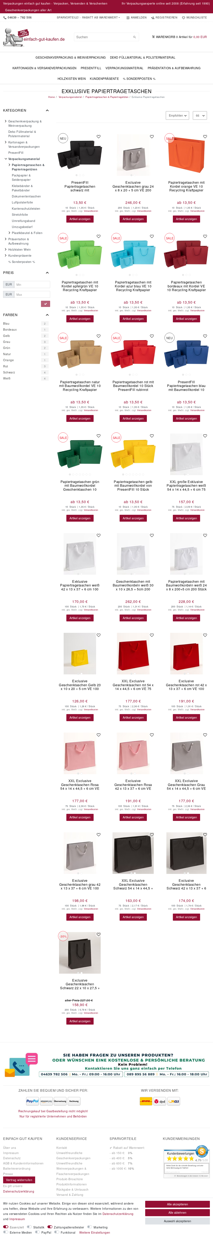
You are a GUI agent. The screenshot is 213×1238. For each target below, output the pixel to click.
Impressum (11, 1153)
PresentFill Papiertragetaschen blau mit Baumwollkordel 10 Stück (186, 386)
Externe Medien (21, 1232)
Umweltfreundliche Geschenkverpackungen (73, 1155)
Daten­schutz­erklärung (118, 1214)
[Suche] (135, 37)
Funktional (68, 1232)
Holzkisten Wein (72, 78)
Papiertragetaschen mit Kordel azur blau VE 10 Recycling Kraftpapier (133, 286)
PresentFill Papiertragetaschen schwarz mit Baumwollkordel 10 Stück (80, 186)
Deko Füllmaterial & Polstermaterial (143, 57)
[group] (80, 155)
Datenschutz (12, 1158)
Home (51, 97)
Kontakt (61, 1148)
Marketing (101, 1227)
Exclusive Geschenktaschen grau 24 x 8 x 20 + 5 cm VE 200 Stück (133, 186)
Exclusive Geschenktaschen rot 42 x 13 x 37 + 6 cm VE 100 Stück (186, 685)
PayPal (46, 1232)
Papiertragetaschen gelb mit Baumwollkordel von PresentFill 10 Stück (133, 485)
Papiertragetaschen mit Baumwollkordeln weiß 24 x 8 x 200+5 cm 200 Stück (186, 585)
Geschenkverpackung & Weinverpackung (71, 57)
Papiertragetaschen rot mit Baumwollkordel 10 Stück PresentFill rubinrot (133, 386)
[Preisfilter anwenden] (45, 304)
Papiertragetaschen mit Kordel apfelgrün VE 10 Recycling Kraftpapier (80, 286)
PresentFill (91, 68)
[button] (88, 17)
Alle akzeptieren (177, 1204)
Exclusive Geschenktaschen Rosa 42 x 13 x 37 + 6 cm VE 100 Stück (133, 784)
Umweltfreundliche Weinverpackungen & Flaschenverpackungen (72, 1168)
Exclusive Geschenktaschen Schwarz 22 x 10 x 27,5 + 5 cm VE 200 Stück (80, 984)
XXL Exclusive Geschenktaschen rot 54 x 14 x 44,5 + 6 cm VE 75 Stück (133, 685)
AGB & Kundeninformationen (23, 1163)
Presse (8, 1174)
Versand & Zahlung (69, 1194)
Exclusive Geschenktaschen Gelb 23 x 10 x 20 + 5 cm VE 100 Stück (80, 685)
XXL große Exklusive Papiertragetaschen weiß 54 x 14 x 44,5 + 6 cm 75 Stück (186, 485)
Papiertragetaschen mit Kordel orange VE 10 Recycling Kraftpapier (186, 186)
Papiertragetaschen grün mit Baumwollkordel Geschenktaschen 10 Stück (80, 485)
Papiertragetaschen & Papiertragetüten (107, 97)
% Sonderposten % (139, 78)
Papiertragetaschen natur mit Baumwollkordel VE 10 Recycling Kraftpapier (80, 386)
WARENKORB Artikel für (181, 37)
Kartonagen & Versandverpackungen (44, 68)
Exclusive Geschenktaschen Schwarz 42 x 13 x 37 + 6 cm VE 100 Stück (186, 884)
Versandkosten (91, 210)
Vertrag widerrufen (19, 1180)
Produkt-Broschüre (69, 1179)
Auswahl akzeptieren (177, 1221)
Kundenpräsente (104, 78)
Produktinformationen (71, 1184)
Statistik (39, 1227)
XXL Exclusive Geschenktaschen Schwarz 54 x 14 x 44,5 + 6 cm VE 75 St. (133, 884)
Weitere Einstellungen (94, 1232)
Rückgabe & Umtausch (72, 1189)
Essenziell (17, 1227)
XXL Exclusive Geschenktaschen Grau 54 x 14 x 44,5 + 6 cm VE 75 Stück (186, 784)
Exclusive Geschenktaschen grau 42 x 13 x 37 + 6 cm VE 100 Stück (80, 884)
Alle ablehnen (177, 1212)
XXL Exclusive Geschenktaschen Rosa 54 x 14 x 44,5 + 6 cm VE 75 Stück (79, 784)
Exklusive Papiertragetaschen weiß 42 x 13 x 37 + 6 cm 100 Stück (80, 585)
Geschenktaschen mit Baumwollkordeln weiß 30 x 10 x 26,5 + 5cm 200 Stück (133, 585)
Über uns (9, 1148)
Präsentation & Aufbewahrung (174, 68)
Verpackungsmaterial (124, 68)
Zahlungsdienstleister (69, 1227)
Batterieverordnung (16, 1168)
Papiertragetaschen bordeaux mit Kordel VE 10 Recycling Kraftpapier (186, 286)
